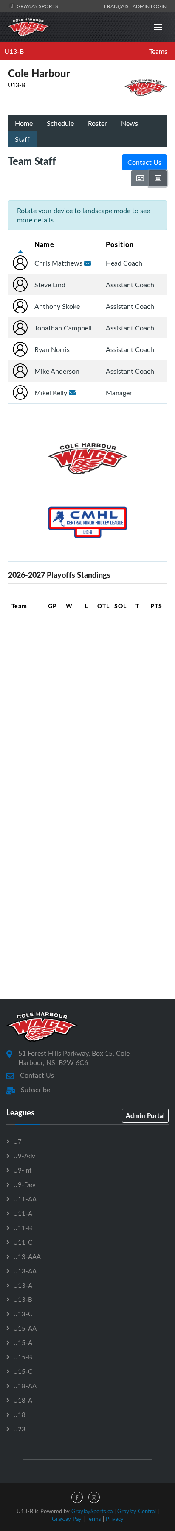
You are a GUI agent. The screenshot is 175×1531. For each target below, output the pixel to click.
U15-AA (25, 1328)
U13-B (14, 51)
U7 (17, 1141)
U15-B (22, 1357)
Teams (158, 51)
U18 (19, 1414)
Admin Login (150, 6)
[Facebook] (77, 1497)
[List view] (158, 178)
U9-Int (22, 1170)
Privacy (115, 1519)
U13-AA (25, 1271)
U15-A (22, 1342)
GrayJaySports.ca (92, 1511)
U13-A (22, 1285)
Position (120, 244)
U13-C (22, 1313)
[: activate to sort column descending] (20, 244)
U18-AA (25, 1385)
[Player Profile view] (140, 178)
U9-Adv (24, 1155)
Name (44, 244)
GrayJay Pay (67, 1519)
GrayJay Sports (36, 6)
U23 (19, 1429)
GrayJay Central (136, 1511)
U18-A (22, 1400)
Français (117, 6)
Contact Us (144, 162)
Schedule (60, 123)
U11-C (22, 1242)
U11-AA (25, 1199)
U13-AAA (27, 1256)
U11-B (22, 1227)
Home (24, 123)
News (129, 123)
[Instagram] (94, 1497)
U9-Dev (24, 1184)
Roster (97, 123)
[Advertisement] (87, 716)
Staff (22, 139)
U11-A (22, 1213)
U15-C (22, 1371)
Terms (93, 1519)
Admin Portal (145, 1115)
